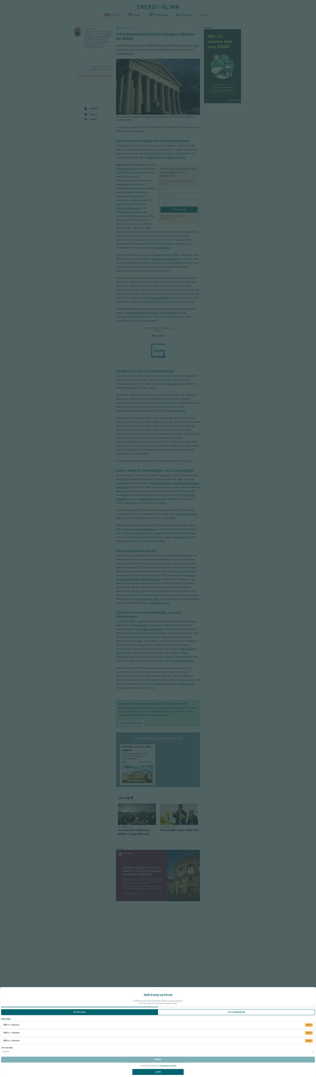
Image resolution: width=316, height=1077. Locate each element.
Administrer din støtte (167, 1066)
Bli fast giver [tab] (80, 1012)
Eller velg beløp (7, 1048)
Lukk (158, 1072)
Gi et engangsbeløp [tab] (236, 1012)
